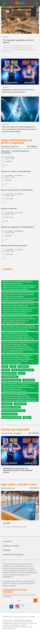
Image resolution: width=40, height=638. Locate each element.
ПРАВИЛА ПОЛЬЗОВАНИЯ (13, 555)
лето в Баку (28, 380)
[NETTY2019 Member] (26, 606)
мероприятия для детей (22, 370)
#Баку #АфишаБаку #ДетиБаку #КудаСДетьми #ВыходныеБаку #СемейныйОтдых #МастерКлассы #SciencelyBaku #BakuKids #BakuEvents (18, 336)
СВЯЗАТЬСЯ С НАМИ (11, 546)
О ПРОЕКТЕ (7, 542)
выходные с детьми (11, 407)
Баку (13, 366)
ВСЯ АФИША (32, 147)
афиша (6, 370)
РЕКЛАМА (7, 550)
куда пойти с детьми (11, 380)
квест (21, 373)
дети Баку (7, 404)
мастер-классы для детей (13, 411)
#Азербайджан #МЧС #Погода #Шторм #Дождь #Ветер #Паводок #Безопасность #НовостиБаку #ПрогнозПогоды (20, 328)
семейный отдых (10, 377)
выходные (23, 366)
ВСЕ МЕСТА (34, 488)
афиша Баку (20, 404)
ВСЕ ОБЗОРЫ (33, 433)
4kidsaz (27, 417)
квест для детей (9, 414)
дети (5, 366)
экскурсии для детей (11, 417)
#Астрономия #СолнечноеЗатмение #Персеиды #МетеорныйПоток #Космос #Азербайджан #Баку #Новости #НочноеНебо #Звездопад (19, 320)
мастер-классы (9, 373)
